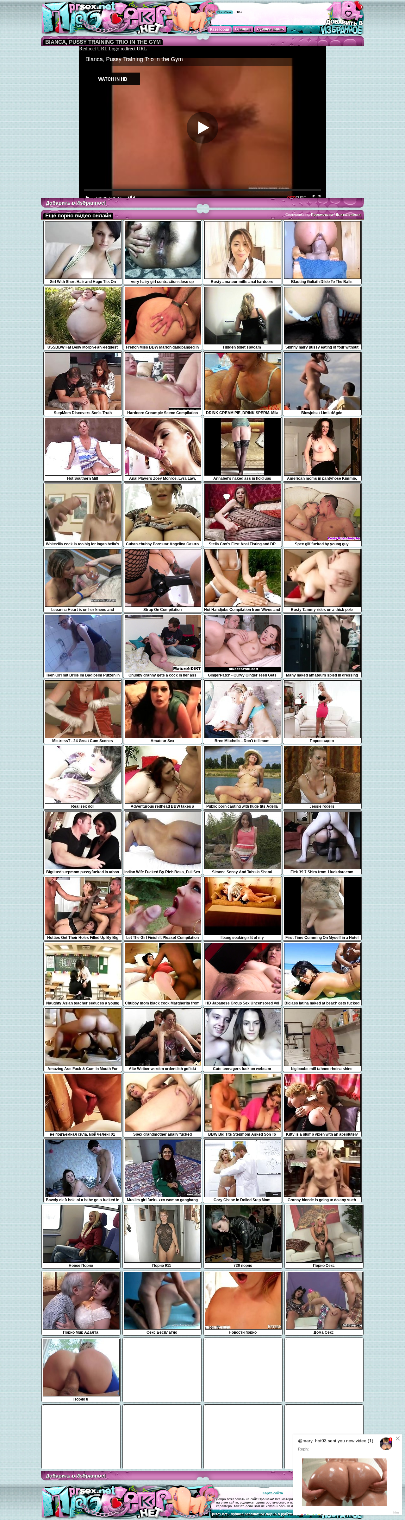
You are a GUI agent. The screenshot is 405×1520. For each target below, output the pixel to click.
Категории (219, 29)
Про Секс (224, 12)
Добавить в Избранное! (76, 203)
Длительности (348, 214)
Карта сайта (273, 1493)
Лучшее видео (270, 29)
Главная (243, 29)
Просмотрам (322, 214)
